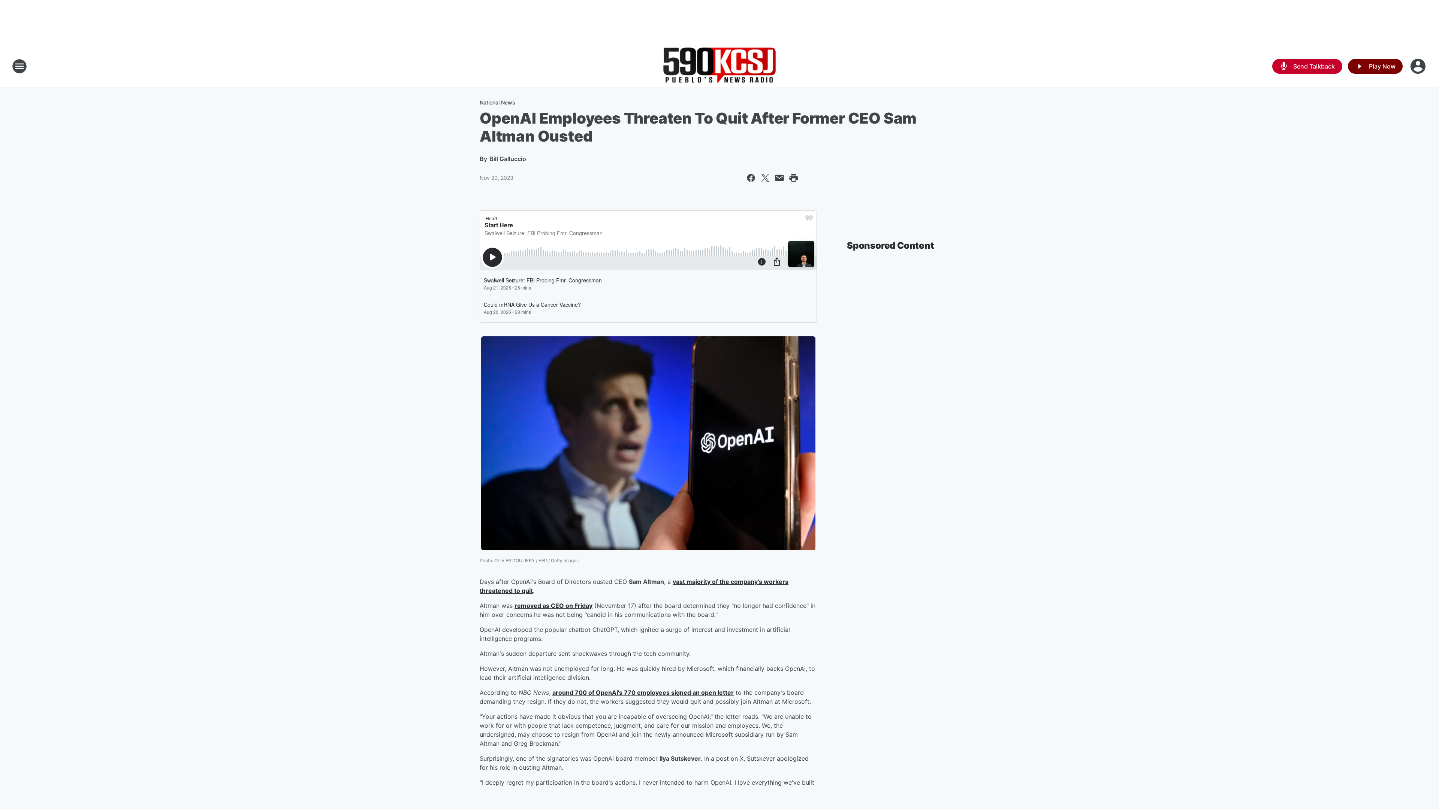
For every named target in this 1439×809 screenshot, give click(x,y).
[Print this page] (793, 178)
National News (497, 102)
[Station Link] (719, 66)
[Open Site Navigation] (19, 66)
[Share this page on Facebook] (751, 178)
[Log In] (1419, 66)
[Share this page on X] (765, 178)
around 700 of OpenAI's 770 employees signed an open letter (643, 692)
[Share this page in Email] (779, 178)
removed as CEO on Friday (553, 605)
